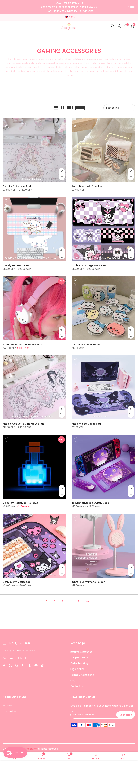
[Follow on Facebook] (4, 665)
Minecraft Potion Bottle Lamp (20, 503)
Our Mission (9, 711)
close (7, 7)
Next (89, 601)
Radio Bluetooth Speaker (87, 186)
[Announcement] (69, 7)
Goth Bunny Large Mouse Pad (90, 265)
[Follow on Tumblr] (29, 665)
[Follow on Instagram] (16, 665)
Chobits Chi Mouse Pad (17, 186)
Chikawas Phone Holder (86, 344)
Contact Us (77, 686)
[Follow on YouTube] (36, 665)
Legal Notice (77, 669)
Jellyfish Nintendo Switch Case (90, 503)
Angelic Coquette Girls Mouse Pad (23, 423)
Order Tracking (79, 663)
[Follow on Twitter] (10, 665)
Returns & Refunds (81, 652)
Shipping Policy (79, 657)
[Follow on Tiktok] (42, 665)
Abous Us (8, 705)
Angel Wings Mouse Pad (86, 423)
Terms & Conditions (82, 674)
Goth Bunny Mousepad (17, 582)
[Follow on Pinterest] (23, 665)
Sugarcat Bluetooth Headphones (23, 344)
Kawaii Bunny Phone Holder (88, 582)
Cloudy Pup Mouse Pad (17, 265)
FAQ (72, 680)
